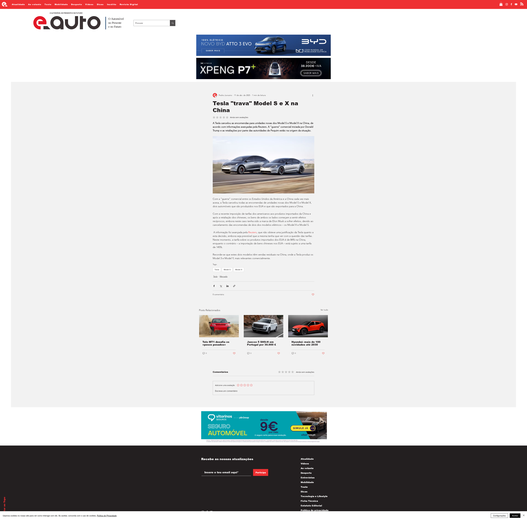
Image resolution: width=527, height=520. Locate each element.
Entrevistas (308, 477)
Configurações (499, 515)
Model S (227, 269)
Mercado (223, 276)
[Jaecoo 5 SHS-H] (263, 326)
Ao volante (307, 468)
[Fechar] (523, 515)
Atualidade (307, 459)
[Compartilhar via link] (234, 286)
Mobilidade (307, 482)
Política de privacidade (312, 510)
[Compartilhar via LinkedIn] (227, 286)
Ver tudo (324, 310)
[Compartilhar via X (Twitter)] (220, 286)
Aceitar (515, 515)
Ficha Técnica (309, 501)
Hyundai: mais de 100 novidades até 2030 (305, 343)
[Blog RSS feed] (521, 4)
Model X (238, 269)
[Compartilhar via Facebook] (214, 286)
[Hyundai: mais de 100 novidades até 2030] (308, 326)
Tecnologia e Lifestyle (312, 496)
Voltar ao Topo (4, 506)
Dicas (304, 491)
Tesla (217, 269)
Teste (304, 487)
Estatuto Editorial (311, 505)
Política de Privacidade (107, 515)
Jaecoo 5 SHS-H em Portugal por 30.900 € (261, 343)
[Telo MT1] (219, 326)
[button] (501, 4)
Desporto (306, 473)
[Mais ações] (312, 95)
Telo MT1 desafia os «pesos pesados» (215, 343)
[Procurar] (172, 23)
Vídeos (305, 463)
